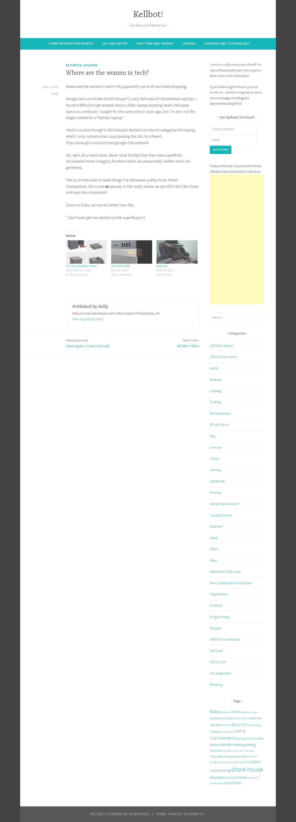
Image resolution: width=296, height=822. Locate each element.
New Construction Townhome (231, 583)
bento (214, 368)
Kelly (55, 94)
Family (214, 458)
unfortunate (216, 783)
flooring (256, 725)
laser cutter (243, 750)
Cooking (215, 391)
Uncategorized (220, 673)
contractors (254, 718)
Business (74, 65)
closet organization (231, 718)
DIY (244, 724)
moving (227, 756)
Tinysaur (241, 777)
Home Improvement (224, 504)
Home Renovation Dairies (71, 43)
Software (216, 650)
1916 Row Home (221, 345)
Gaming (189, 43)
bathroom (225, 712)
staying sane (218, 777)
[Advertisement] (237, 239)
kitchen (227, 744)
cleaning (215, 718)
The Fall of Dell (120, 266)
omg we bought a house (244, 756)
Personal (216, 605)
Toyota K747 (253, 777)
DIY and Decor (115, 43)
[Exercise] (176, 252)
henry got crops (227, 731)
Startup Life (218, 662)
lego (251, 750)
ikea (255, 738)
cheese (254, 712)
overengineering (225, 762)
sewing (225, 770)
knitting (239, 744)
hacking (214, 731)
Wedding (216, 684)
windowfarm (232, 783)
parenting (245, 762)
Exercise (162, 266)
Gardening (217, 481)
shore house (247, 769)
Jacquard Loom (221, 515)
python (256, 762)
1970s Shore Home (223, 357)
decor (236, 724)
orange (213, 762)
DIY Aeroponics (220, 413)
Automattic (194, 814)
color (244, 718)
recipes (214, 770)
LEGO (214, 549)
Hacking (90, 65)
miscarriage (216, 756)
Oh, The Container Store (81, 266)
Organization (219, 594)
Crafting (215, 402)
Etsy (212, 436)
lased (214, 537)
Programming (219, 617)
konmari (227, 750)
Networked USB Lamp (225, 571)
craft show (216, 725)
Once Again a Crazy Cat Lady (87, 343)
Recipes (215, 628)
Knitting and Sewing (155, 43)
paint (237, 762)
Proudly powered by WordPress (120, 814)
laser (235, 750)
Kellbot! (148, 15)
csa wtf (226, 725)
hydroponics (243, 738)
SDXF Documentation (225, 639)
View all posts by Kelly (87, 319)
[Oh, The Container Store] (86, 252)
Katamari (216, 526)
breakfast (245, 712)
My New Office (188, 343)
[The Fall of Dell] (131, 252)
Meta (213, 560)
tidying (231, 777)
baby (214, 711)
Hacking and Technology (227, 43)
